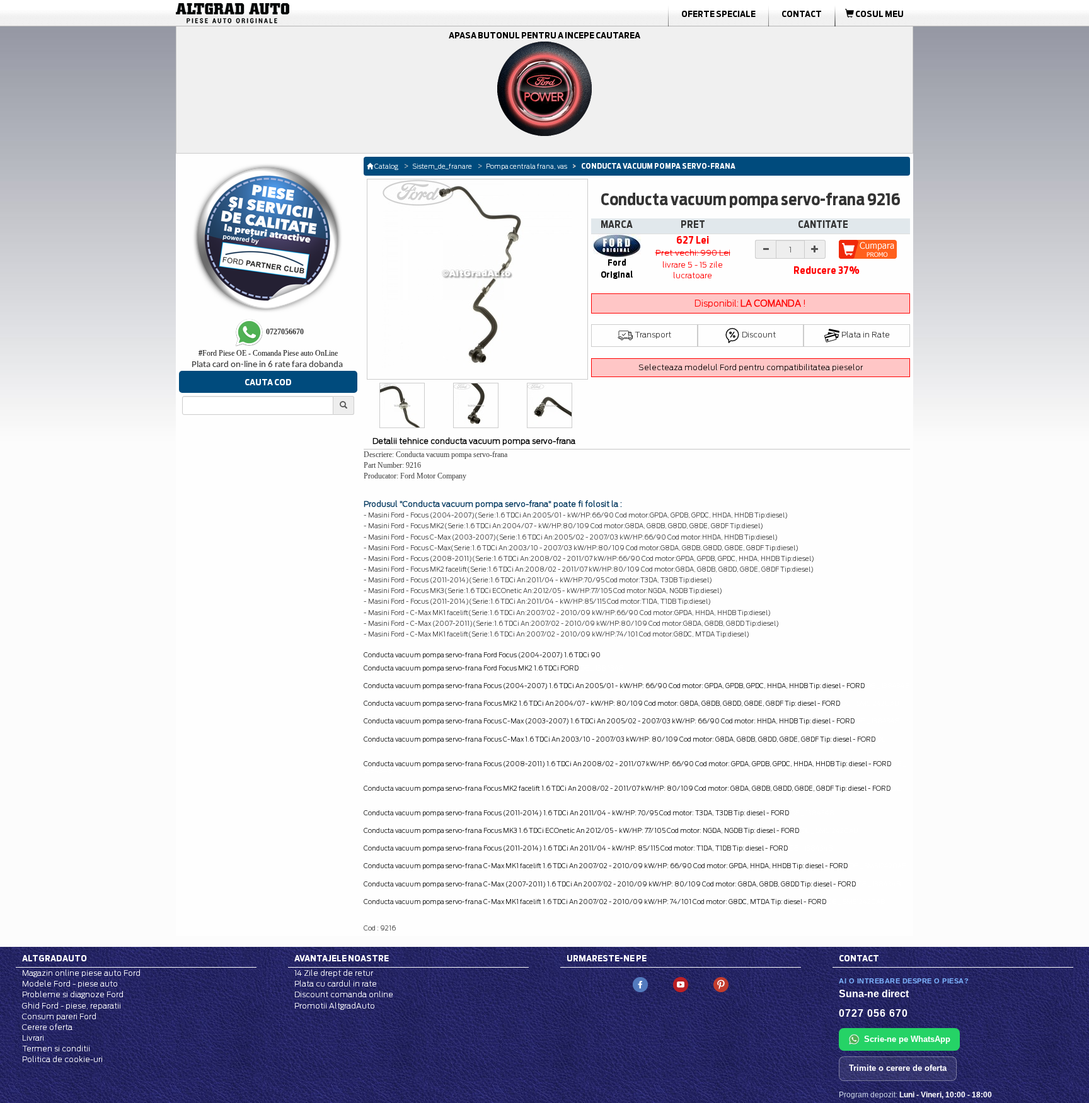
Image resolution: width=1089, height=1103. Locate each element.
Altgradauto (54, 958)
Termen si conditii (56, 1048)
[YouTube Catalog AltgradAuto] (680, 983)
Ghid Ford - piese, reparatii (71, 1005)
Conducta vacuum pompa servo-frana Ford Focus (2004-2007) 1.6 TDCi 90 (482, 655)
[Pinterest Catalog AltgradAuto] (721, 983)
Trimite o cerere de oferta (898, 1068)
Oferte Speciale (718, 14)
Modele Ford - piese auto (70, 983)
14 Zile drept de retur (333, 973)
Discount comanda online (343, 994)
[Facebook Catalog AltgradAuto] (640, 983)
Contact (801, 14)
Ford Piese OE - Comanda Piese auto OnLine (268, 353)
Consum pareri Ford (59, 1016)
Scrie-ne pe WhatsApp (907, 1039)
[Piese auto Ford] (292, 13)
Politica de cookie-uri (62, 1059)
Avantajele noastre (341, 958)
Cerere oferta (47, 1027)
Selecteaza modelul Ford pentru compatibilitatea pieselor (750, 367)
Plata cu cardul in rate (335, 983)
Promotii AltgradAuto (334, 1005)
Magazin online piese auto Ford (81, 973)
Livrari (33, 1038)
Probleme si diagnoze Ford (73, 994)
